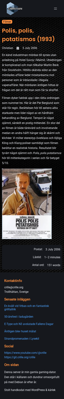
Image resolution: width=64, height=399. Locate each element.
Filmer (7, 21)
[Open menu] (55, 8)
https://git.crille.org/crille (19, 357)
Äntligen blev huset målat (20, 331)
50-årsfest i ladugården (18, 316)
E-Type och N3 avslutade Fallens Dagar (28, 324)
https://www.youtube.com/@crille (25, 352)
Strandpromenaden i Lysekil (21, 338)
